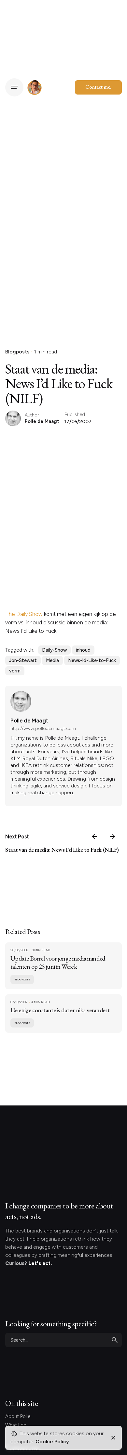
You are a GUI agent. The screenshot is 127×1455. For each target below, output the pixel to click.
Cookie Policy (52, 1441)
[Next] (113, 836)
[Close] (113, 1437)
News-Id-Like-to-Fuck (92, 660)
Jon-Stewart (23, 660)
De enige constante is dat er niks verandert (59, 1010)
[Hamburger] (14, 87)
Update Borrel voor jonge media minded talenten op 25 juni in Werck (58, 962)
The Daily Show (24, 614)
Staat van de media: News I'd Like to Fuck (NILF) (62, 849)
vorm (15, 671)
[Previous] (94, 836)
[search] (114, 1340)
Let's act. (40, 1263)
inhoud (83, 650)
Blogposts (17, 352)
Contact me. (98, 86)
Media (52, 660)
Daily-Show (54, 650)
